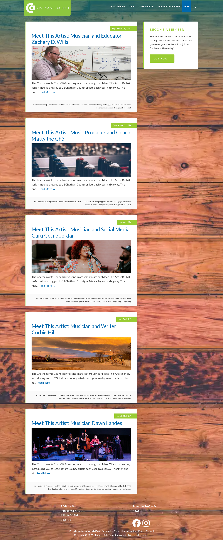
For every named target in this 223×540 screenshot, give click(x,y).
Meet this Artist (63, 105)
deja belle (103, 105)
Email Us (66, 519)
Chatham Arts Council (47, 8)
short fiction (106, 301)
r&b (129, 108)
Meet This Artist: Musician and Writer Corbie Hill (74, 329)
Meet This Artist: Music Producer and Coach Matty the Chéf (81, 135)
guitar (81, 301)
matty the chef (96, 205)
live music (122, 105)
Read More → (47, 92)
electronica (116, 298)
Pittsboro (96, 301)
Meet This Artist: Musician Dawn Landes (77, 423)
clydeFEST (126, 486)
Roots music (91, 489)
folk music (63, 489)
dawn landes (53, 489)
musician (88, 301)
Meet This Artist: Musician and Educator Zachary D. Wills (77, 38)
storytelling (126, 301)
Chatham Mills (116, 486)
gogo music (112, 105)
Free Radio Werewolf (70, 398)
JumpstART (72, 489)
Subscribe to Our (142, 506)
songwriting (116, 301)
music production (110, 108)
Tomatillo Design (140, 534)
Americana (106, 298)
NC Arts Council (145, 531)
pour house (122, 108)
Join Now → (162, 58)
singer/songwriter (103, 489)
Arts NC (92, 531)
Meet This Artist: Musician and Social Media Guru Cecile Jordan (81, 232)
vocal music (126, 489)
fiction (124, 298)
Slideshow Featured (79, 105)
